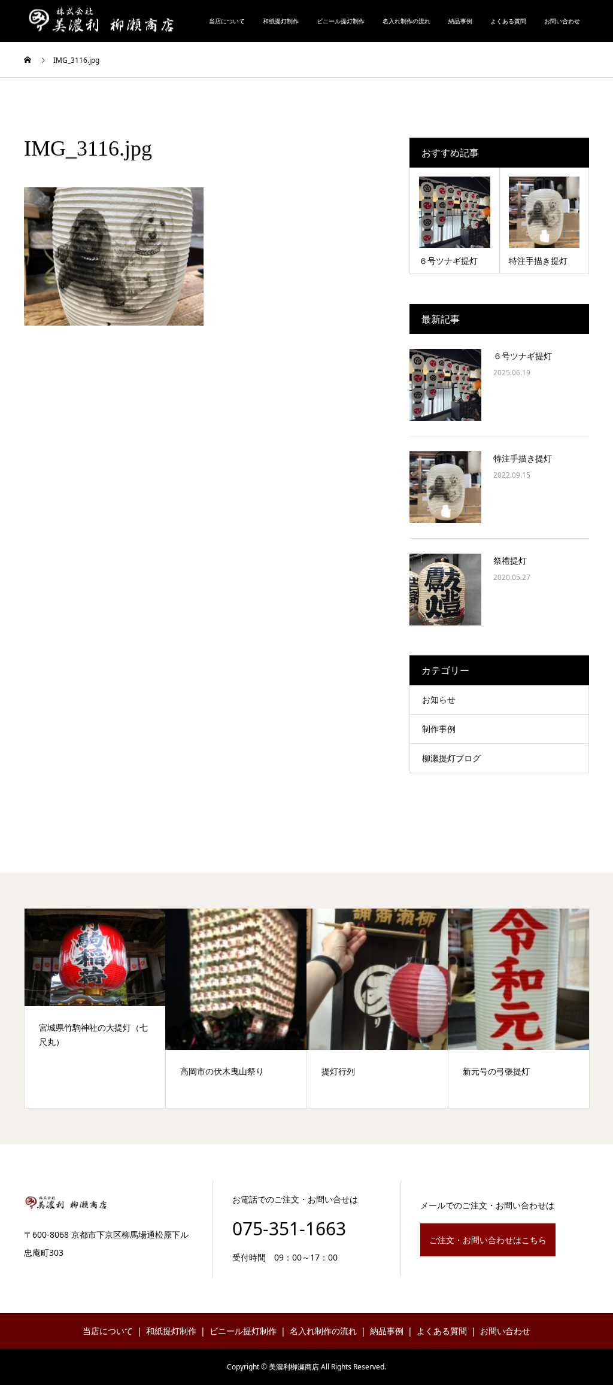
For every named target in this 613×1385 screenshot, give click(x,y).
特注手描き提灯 (522, 458)
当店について (227, 21)
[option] (95, 1008)
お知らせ (439, 699)
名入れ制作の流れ (406, 21)
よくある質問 (508, 21)
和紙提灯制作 (281, 21)
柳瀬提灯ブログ (451, 758)
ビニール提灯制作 (341, 21)
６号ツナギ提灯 (522, 356)
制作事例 (439, 728)
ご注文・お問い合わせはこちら (488, 1240)
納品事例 (460, 21)
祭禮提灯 (510, 560)
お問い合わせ (562, 21)
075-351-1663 (289, 1228)
